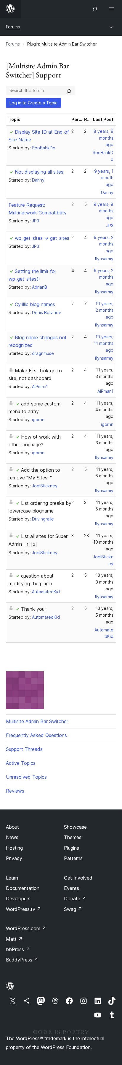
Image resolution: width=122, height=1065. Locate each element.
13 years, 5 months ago (104, 615)
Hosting (14, 848)
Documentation (22, 888)
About (12, 827)
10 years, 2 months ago (104, 310)
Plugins (71, 848)
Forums (13, 26)
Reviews (15, 791)
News (12, 837)
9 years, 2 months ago (103, 244)
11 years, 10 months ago (103, 542)
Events (71, 888)
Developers (18, 898)
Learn (12, 878)
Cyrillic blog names (35, 304)
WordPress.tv (23, 909)
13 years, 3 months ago (104, 582)
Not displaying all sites (39, 172)
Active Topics (21, 763)
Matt (14, 939)
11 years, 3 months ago (104, 376)
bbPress (18, 949)
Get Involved (78, 878)
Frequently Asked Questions (36, 735)
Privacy (14, 858)
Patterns (73, 858)
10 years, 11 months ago (103, 343)
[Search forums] (69, 90)
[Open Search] (94, 9)
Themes (72, 837)
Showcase (75, 827)
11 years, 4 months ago (104, 409)
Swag (73, 909)
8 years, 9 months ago (103, 138)
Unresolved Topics (26, 777)
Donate (75, 898)
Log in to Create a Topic (33, 102)
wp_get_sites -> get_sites (42, 238)
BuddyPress (22, 960)
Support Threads (24, 749)
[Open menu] (112, 9)
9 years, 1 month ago (103, 178)
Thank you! (33, 609)
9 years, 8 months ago (103, 211)
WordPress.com (26, 928)
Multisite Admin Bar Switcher (37, 721)
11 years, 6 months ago (104, 476)
